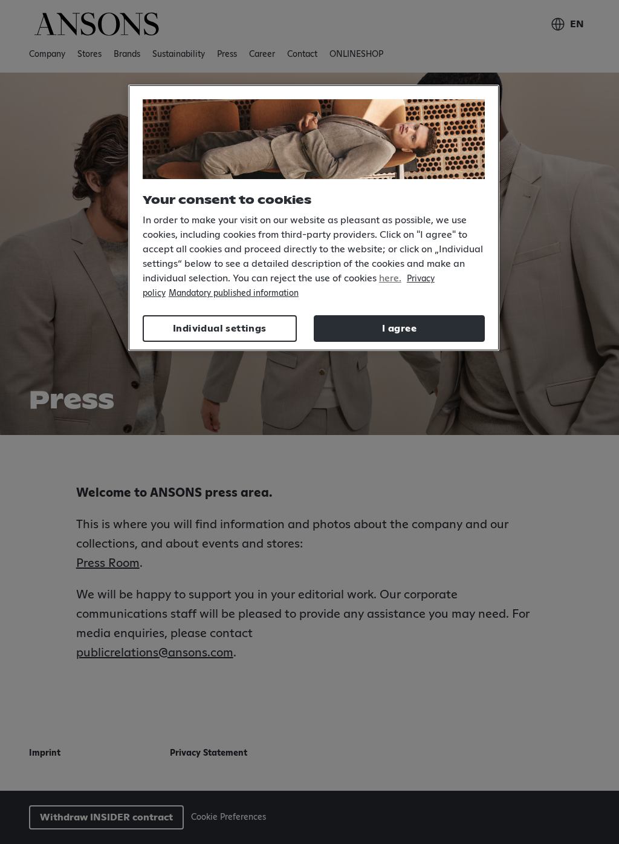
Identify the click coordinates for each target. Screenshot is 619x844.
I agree (399, 328)
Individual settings (220, 328)
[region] (313, 218)
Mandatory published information (234, 293)
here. (390, 278)
